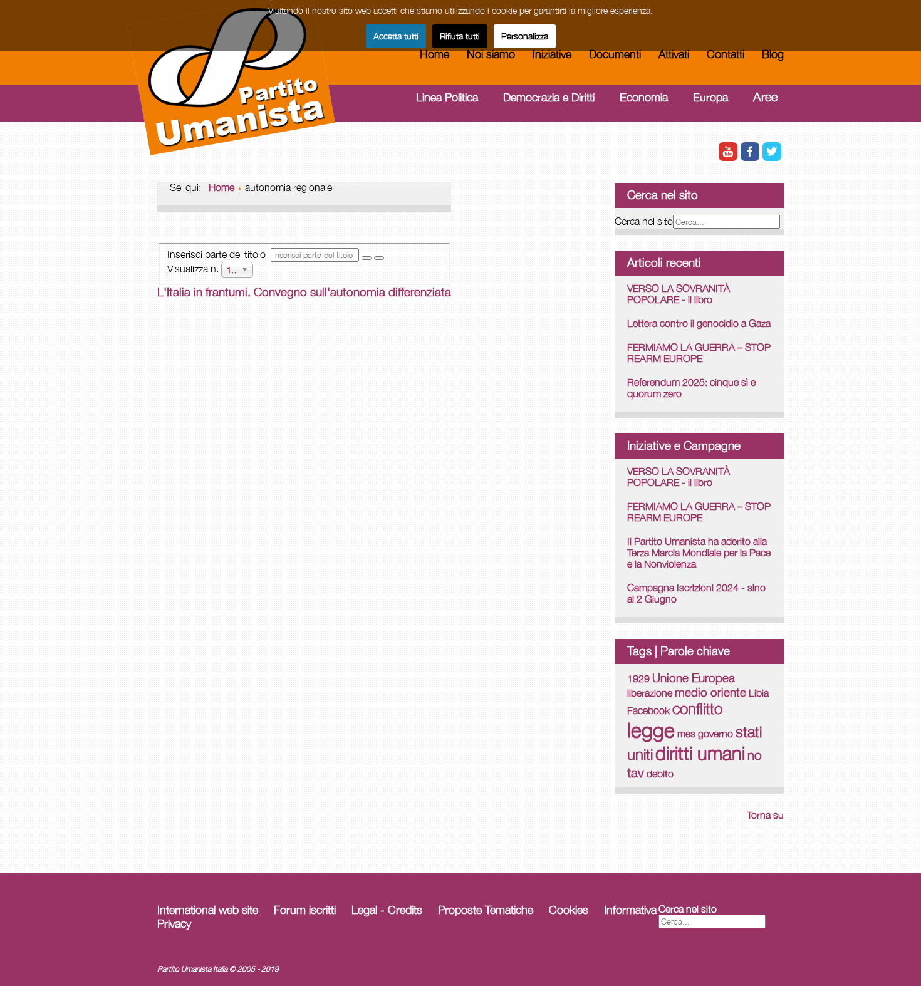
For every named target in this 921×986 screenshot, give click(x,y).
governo (715, 733)
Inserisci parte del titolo (219, 254)
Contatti (725, 54)
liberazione (649, 692)
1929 (638, 678)
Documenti (615, 54)
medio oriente (710, 692)
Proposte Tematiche (485, 909)
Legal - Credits (386, 909)
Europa (710, 97)
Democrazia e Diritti (549, 97)
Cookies (568, 909)
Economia (644, 97)
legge (651, 730)
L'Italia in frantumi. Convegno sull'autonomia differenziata (304, 292)
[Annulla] (379, 258)
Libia (759, 692)
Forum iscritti (305, 909)
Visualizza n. (194, 268)
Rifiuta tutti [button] (460, 36)
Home (434, 54)
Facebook (648, 710)
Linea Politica (447, 97)
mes (686, 733)
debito (660, 773)
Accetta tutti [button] (396, 36)
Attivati (673, 54)
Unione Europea (693, 678)
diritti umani (700, 753)
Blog (773, 54)
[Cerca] (367, 258)
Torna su (765, 815)
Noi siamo (491, 54)
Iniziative (552, 54)
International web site (207, 909)
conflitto (697, 708)
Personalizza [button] (524, 36)
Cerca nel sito (644, 221)
